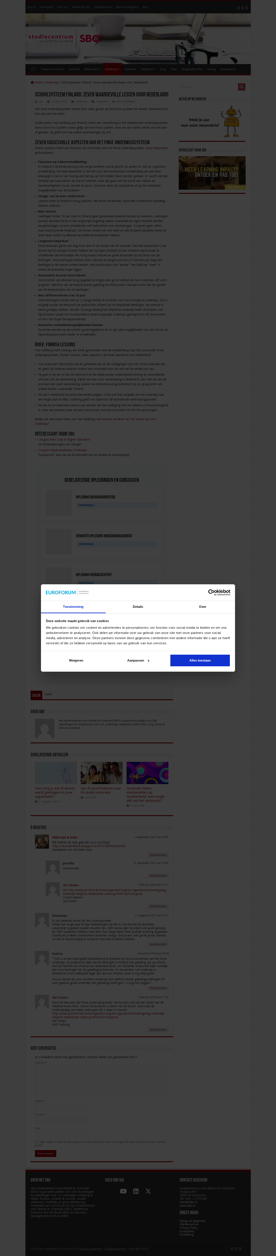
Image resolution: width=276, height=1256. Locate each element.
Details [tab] (138, 606)
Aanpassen (135, 660)
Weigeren (76, 660)
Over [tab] (202, 606)
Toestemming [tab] (73, 606)
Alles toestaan (200, 660)
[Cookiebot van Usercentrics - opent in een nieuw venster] (211, 592)
